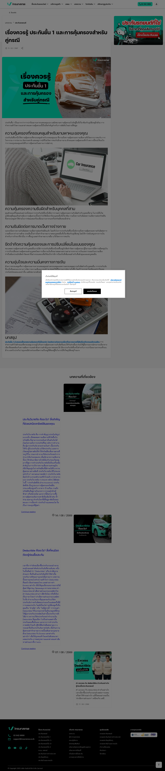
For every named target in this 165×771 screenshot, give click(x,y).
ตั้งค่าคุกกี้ (73, 291)
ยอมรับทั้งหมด (92, 291)
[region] (83, 284)
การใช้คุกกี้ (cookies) (73, 282)
